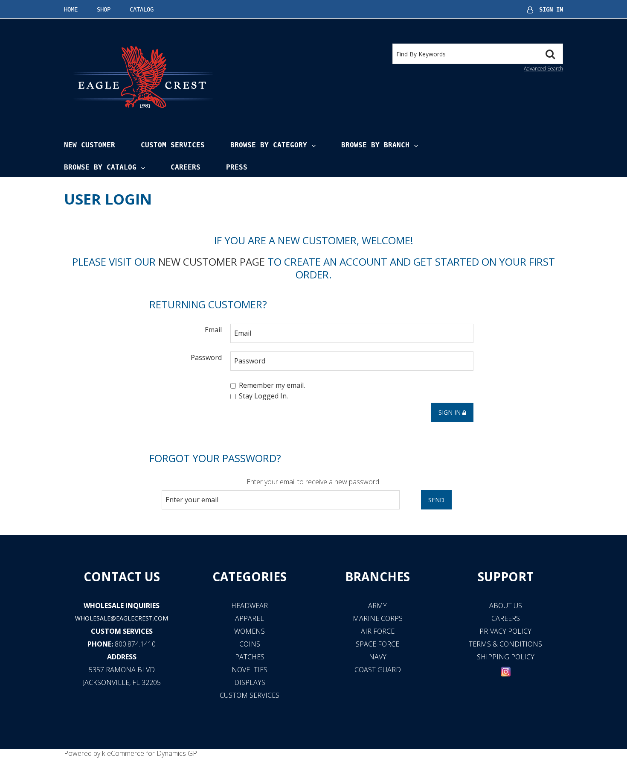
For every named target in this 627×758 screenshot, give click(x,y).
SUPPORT (506, 576)
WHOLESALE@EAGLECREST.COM (121, 618)
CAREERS (505, 618)
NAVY (377, 656)
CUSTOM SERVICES (122, 631)
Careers (185, 167)
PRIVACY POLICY (505, 631)
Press (236, 167)
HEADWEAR (249, 605)
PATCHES (249, 656)
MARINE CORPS (378, 618)
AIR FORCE (378, 631)
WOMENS (249, 631)
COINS (249, 644)
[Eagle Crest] (143, 76)
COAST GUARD (377, 669)
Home (71, 9)
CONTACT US (122, 576)
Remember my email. (272, 385)
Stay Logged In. (263, 396)
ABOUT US (505, 605)
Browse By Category (268, 145)
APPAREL (249, 618)
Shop (103, 9)
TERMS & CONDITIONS (505, 644)
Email (213, 329)
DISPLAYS (249, 682)
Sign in (450, 412)
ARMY (377, 605)
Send (436, 500)
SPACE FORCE (377, 644)
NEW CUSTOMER (89, 145)
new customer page (211, 262)
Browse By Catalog (100, 167)
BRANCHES (377, 576)
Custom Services (173, 145)
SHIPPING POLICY (505, 656)
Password (206, 357)
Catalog (142, 9)
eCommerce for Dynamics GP (152, 753)
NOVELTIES (249, 669)
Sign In (551, 9)
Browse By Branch (375, 145)
